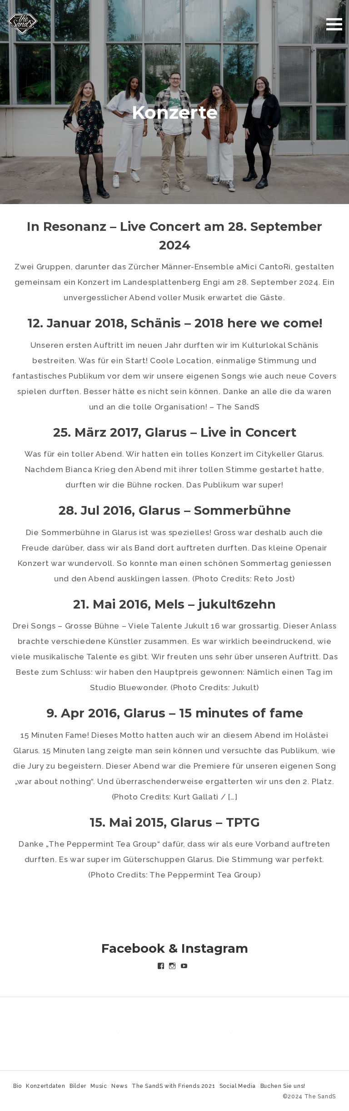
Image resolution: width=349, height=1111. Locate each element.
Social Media (237, 1086)
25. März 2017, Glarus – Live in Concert (174, 432)
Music (98, 1086)
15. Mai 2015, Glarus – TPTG (175, 822)
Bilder (78, 1086)
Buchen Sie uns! (282, 1086)
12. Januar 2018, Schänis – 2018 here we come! (174, 323)
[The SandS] (22, 23)
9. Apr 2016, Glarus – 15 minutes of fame (174, 713)
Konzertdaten (45, 1086)
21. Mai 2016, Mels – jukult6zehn (174, 604)
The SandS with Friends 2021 (173, 1086)
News (119, 1086)
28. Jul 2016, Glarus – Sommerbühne (175, 510)
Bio (17, 1086)
